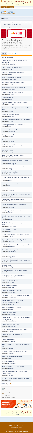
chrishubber (11, 104)
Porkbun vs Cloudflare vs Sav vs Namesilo (13, 167)
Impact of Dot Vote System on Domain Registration (16, 194)
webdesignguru (12, 152)
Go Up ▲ (25, 424)
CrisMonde (11, 141)
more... (18, 5)
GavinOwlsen (11, 89)
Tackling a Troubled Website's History (12, 145)
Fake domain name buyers (9, 230)
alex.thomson (11, 341)
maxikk (10, 272)
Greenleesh (11, 304)
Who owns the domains (8, 361)
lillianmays (10, 348)
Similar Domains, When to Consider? (11, 307)
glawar (10, 180)
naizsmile (10, 309)
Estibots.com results (7, 150)
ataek (9, 262)
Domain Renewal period (8, 339)
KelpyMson (11, 241)
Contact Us (11, 424)
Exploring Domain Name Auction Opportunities (14, 240)
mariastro (10, 74)
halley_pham (11, 257)
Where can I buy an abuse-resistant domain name (15, 378)
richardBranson (12, 252)
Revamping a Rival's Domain (9, 285)
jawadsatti (10, 126)
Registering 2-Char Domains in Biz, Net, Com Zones (16, 260)
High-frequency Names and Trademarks (13, 199)
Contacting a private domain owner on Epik (13, 125)
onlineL (10, 99)
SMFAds (13, 427)
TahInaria (10, 147)
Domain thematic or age (8, 140)
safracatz (10, 236)
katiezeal (10, 84)
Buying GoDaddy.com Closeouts (10, 114)
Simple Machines (20, 425)
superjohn (10, 136)
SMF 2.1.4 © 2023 (13, 425)
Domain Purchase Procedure (10, 172)
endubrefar (11, 208)
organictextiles (12, 174)
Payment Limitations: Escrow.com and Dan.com (14, 103)
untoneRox (11, 157)
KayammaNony (12, 326)
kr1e (9, 186)
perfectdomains (12, 321)
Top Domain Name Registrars (10, 280)
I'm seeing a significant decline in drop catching (14, 270)
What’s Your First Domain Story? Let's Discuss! (14, 351)
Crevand (10, 213)
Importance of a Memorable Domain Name (13, 130)
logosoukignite (12, 164)
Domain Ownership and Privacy (10, 324)
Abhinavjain (11, 368)
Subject (4, 57)
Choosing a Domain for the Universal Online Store (15, 295)
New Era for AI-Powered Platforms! (11, 255)
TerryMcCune (11, 196)
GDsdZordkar (11, 64)
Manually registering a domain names (12, 184)
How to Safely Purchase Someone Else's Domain (15, 189)
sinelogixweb (11, 277)
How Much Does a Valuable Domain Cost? (13, 72)
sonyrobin (10, 121)
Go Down (4, 53)
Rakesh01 (10, 231)
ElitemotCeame (12, 297)
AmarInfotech (12, 79)
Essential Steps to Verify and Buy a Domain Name (15, 250)
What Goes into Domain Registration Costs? (13, 275)
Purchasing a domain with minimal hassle (13, 82)
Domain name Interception (9, 312)
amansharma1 (12, 314)
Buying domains (6, 265)
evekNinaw (11, 94)
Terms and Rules (18, 424)
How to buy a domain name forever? (12, 67)
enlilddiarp (11, 201)
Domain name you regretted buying (12, 334)
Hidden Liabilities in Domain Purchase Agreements (15, 245)
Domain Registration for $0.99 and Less (12, 211)
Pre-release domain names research (12, 356)
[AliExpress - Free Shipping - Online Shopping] (16, 37)
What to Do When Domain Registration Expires (14, 329)
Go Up (3, 383)
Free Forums (19, 427)
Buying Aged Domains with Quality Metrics (13, 87)
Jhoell (9, 358)
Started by (10, 57)
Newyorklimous (12, 363)
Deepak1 (10, 111)
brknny (10, 69)
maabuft (10, 219)
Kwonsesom (11, 282)
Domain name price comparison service (12, 290)
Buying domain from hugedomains (11, 77)
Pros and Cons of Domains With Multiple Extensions (16, 119)
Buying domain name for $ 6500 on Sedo (13, 366)
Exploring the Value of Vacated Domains (12, 155)
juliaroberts (11, 191)
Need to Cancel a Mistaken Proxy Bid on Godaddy (15, 235)
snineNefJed (11, 131)
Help (7, 424)
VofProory (11, 375)
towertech (11, 116)
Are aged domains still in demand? (11, 135)
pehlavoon (11, 287)
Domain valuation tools (8, 97)
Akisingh (10, 169)
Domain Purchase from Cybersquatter (12, 92)
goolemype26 (11, 246)
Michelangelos (12, 226)
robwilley (10, 267)
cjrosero (10, 380)
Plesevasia (10, 353)
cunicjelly (10, 331)
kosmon (10, 336)
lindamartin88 (11, 292)
